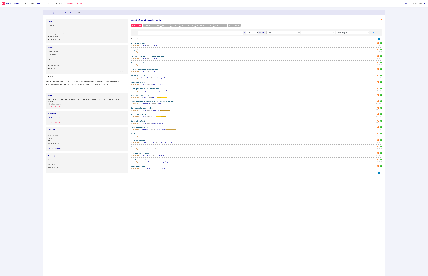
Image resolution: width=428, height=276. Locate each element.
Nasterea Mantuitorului (148, 142)
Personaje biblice (161, 78)
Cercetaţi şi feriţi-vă (138, 160)
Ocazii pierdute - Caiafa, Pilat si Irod (145, 89)
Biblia (47, 4)
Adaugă (70, 4)
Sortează (262, 32)
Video (39, 4)
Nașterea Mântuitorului (167, 142)
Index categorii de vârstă (56, 34)
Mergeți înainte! (137, 50)
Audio (31, 4)
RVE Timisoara (52, 162)
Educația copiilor (161, 129)
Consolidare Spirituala (147, 162)
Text (24, 4)
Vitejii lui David (145, 78)
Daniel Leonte (53, 60)
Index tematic (53, 31)
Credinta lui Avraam (138, 134)
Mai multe (56, 4)
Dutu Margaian (53, 57)
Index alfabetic (53, 28)
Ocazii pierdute (145, 91)
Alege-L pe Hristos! (138, 43)
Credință (154, 136)
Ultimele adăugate (54, 39)
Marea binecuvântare (139, 166)
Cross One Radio (53, 167)
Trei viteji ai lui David (139, 76)
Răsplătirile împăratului (140, 153)
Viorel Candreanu (54, 65)
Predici (65, 13)
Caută (134, 32)
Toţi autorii (121, 71)
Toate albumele (136, 25)
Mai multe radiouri (55, 170)
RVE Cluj (50, 159)
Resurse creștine (51, 13)
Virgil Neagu (53, 68)
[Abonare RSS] (381, 19)
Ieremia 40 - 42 (54, 117)
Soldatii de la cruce (138, 114)
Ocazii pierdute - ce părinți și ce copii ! (145, 127)
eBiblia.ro (51, 138)
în (244, 32)
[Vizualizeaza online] (378, 43)
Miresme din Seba (146, 155)
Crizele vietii (155, 110)
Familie (143, 97)
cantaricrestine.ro (53, 135)
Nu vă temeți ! (136, 147)
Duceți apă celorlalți (138, 82)
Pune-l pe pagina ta (55, 106)
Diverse (143, 45)
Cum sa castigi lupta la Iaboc (142, 108)
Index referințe (53, 36)
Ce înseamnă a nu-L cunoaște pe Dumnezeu (148, 56)
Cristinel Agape (55, 104)
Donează (80, 4)
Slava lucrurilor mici (138, 140)
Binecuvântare (162, 168)
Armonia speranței (138, 63)
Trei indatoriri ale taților (140, 95)
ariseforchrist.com (53, 133)
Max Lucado (53, 54)
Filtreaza (375, 33)
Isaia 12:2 (49, 77)
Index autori (72, 13)
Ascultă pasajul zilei (55, 120)
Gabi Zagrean (53, 51)
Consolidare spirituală (167, 149)
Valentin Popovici (136, 45)
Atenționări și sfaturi (158, 84)
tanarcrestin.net (52, 146)
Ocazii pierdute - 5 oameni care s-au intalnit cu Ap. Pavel (153, 102)
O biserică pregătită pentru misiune (144, 69)
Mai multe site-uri (55, 148)
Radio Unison (52, 164)
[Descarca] (381, 43)
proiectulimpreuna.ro (54, 143)
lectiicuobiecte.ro (53, 140)
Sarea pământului (138, 121)
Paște (153, 116)
